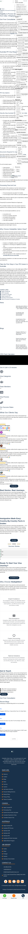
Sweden (18, 97)
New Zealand (20, 116)
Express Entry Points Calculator (22, 27)
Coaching (19, 145)
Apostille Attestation (21, 132)
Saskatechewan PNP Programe (21, 80)
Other (16, 129)
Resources (17, 167)
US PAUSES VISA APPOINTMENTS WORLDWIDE (20, 314)
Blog (1, 708)
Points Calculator (19, 2)
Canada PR (19, 19)
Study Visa (17, 99)
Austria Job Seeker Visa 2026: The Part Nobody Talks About (21, 339)
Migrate (16, 16)
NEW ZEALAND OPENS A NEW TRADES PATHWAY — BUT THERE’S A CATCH (22, 307)
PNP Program (18, 69)
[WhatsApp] (4, 895)
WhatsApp (4, 898)
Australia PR (19, 35)
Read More (2, 714)
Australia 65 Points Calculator (22, 51)
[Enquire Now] (13, 895)
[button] (14, 558)
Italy (17, 117)
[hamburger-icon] (25, 0)
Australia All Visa (20, 127)
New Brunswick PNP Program (21, 85)
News (18, 171)
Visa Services (18, 120)
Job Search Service (21, 156)
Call (23, 898)
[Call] (23, 895)
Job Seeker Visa (19, 88)
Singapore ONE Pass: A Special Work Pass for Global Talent (21, 333)
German (20, 153)
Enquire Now (14, 898)
